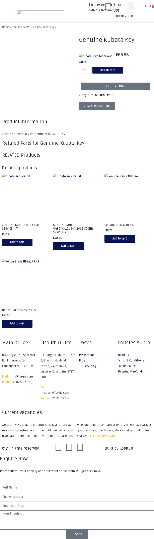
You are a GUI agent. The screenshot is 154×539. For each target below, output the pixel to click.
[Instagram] (69, 448)
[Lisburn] (96, 7)
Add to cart (107, 70)
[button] (131, 5)
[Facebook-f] (58, 448)
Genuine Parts (104, 95)
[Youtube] (80, 448)
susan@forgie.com (102, 436)
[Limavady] (84, 7)
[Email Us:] (108, 7)
